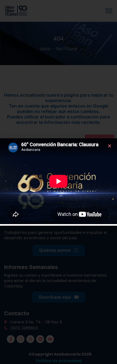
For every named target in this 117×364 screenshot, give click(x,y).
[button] (109, 146)
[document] (58, 182)
